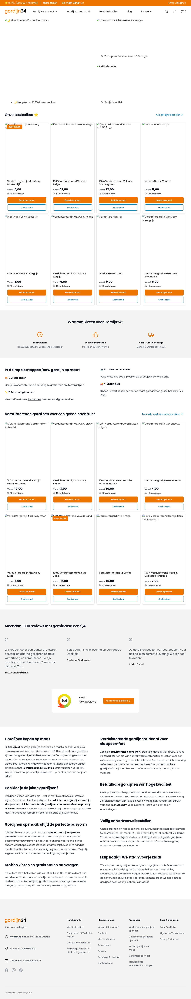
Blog (129, 11)
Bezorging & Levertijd (109, 957)
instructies (34, 399)
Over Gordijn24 (177, 3)
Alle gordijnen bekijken (168, 114)
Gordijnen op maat (43, 11)
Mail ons (14, 960)
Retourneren (104, 945)
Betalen (102, 951)
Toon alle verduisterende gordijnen (161, 414)
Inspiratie (146, 11)
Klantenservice (105, 963)
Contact (102, 933)
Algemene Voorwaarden (172, 933)
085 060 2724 (28, 948)
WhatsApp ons (18, 936)
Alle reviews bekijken (117, 700)
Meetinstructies (75, 927)
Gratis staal (27, 207)
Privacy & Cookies (169, 939)
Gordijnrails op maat (78, 11)
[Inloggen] (175, 11)
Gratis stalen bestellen (78, 942)
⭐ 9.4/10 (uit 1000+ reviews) (21, 3)
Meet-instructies (108, 11)
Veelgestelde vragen (108, 927)
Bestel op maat (27, 200)
